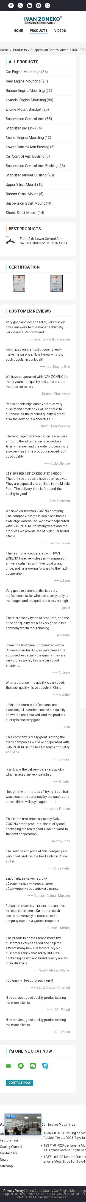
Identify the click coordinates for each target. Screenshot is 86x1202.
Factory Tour (9, 1140)
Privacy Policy (13, 1191)
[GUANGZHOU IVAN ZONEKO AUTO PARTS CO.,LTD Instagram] (47, 5)
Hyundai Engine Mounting (26, 100)
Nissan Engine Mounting (25, 137)
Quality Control (11, 1147)
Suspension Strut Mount (25, 203)
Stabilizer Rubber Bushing (26, 175)
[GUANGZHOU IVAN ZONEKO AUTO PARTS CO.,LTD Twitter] (20, 5)
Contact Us (8, 1153)
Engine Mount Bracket (24, 109)
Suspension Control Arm (48, 50)
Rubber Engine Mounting (25, 90)
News (4, 1159)
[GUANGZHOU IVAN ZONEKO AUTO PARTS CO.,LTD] (43, 20)
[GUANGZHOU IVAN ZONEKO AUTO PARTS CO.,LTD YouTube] (38, 5)
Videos (60, 31)
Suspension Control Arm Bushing (32, 166)
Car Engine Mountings (23, 72)
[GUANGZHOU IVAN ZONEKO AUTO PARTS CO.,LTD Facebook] (11, 5)
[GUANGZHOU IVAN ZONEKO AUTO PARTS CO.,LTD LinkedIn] (29, 5)
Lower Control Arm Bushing (27, 147)
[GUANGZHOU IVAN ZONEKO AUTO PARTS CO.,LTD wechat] (36, 1066)
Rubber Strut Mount (22, 194)
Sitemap (6, 1166)
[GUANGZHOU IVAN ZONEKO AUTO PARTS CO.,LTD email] (11, 1066)
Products (38, 31)
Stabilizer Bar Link (20, 128)
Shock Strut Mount (21, 213)
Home (18, 31)
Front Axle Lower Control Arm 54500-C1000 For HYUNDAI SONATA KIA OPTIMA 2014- (46, 243)
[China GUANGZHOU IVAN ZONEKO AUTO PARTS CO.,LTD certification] (19, 283)
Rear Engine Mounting (23, 81)
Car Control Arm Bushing (25, 156)
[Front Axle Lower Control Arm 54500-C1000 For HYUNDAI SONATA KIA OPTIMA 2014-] (10, 241)
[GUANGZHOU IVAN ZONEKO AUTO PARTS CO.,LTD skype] (48, 1065)
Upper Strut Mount (21, 184)
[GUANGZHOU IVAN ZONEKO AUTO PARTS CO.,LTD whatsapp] (23, 1066)
